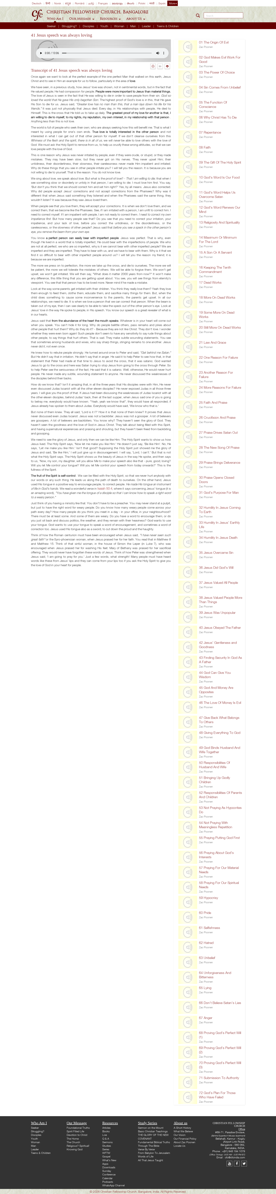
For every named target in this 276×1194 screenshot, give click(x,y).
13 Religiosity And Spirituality (219, 222)
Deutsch (36, 3)
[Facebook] (237, 1163)
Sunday (106, 1170)
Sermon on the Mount (150, 1127)
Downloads (108, 1167)
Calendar (107, 1178)
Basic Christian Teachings (153, 1131)
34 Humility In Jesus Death (218, 538)
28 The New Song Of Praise (219, 447)
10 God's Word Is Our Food (219, 177)
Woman (119, 26)
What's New (109, 1160)
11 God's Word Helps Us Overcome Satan (217, 194)
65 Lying (205, 988)
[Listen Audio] (154, 66)
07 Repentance (210, 132)
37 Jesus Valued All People (218, 583)
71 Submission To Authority (219, 1078)
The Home (73, 1138)
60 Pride (205, 913)
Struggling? (70, 26)
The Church (73, 1142)
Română (79, 3)
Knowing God (74, 1149)
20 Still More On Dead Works (220, 327)
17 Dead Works (210, 282)
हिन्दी (48, 3)
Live (104, 1134)
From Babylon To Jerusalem (154, 1152)
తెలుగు (130, 3)
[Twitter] (244, 1163)
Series (105, 1149)
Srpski (162, 3)
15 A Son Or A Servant (215, 252)
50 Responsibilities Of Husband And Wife (214, 765)
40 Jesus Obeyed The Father (220, 628)
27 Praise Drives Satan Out (218, 432)
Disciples (89, 26)
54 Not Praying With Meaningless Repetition (215, 825)
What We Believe (183, 1131)
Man (133, 26)
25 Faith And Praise (213, 402)
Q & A (105, 1138)
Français (103, 3)
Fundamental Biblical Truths (154, 1142)
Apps (105, 1163)
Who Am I (55, 19)
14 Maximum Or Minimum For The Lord (218, 239)
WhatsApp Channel (113, 1185)
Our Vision (180, 1134)
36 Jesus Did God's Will (216, 568)
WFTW (106, 1152)
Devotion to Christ (77, 1134)
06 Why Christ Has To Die (218, 117)
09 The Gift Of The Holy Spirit (220, 162)
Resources (109, 19)
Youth (104, 26)
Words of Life (145, 1156)
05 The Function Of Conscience (213, 104)
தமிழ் (91, 3)
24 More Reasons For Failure (220, 387)
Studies (106, 1145)
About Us (134, 19)
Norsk (57, 3)
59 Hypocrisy (208, 898)
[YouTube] (230, 1163)
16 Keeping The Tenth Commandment (215, 269)
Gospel (106, 1156)
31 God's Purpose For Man (219, 492)
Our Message (80, 19)
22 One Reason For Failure (218, 357)
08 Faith (205, 147)
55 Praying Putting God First (219, 838)
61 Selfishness (209, 928)
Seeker (52, 26)
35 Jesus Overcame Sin (216, 553)
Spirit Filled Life (75, 1131)
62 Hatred (206, 943)
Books (106, 1131)
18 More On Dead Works (217, 297)
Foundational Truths (78, 1127)
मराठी (151, 3)
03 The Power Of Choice (217, 72)
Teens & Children (168, 26)
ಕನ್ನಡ (68, 3)
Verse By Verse (146, 1149)
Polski (141, 3)
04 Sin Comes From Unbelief (220, 87)
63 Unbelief (207, 958)
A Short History (182, 1127)
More (172, 3)
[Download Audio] (168, 66)
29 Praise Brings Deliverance (219, 462)
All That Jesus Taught (150, 1160)
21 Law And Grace (212, 342)
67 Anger (205, 1018)
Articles (106, 1127)
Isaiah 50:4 (104, 488)
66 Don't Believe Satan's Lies (220, 1003)
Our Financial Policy (185, 1138)
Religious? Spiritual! (78, 1145)
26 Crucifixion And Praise (217, 417)
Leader (147, 26)
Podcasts (107, 1181)
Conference (108, 1174)
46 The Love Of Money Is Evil (220, 703)
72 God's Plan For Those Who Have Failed (217, 1095)
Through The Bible (148, 1145)
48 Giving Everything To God (219, 733)
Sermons (107, 1142)
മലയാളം (117, 3)
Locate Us (179, 1145)
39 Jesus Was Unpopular (217, 613)
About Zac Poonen (184, 1142)
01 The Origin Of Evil (213, 42)
